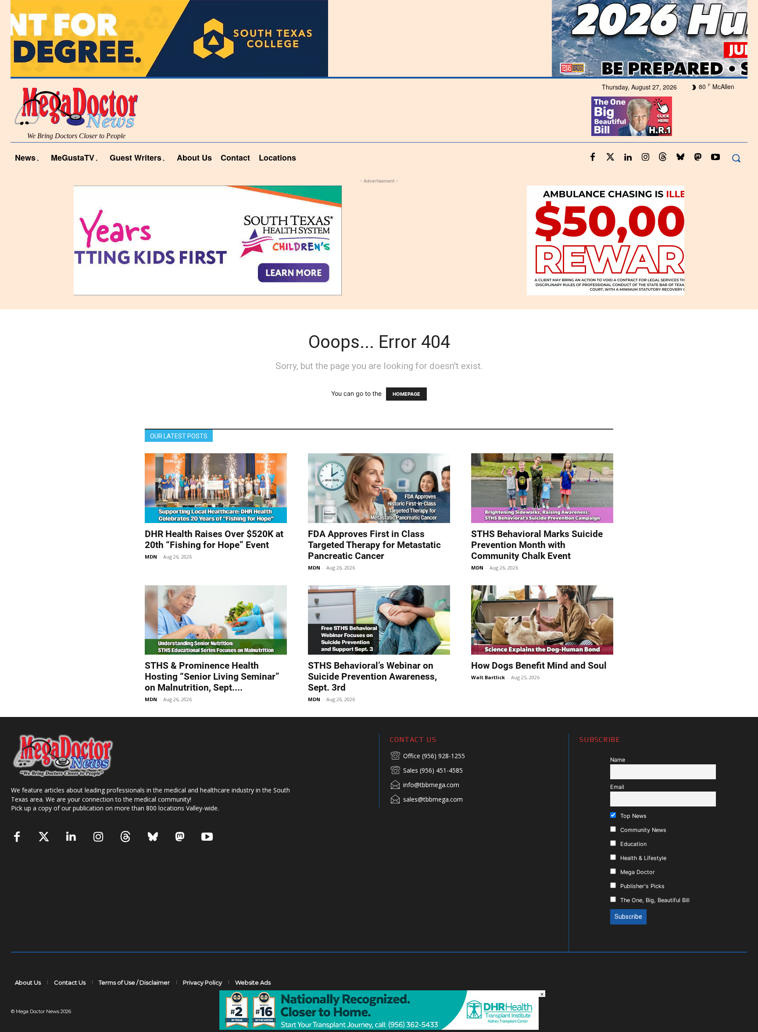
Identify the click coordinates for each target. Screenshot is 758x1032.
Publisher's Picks (642, 886)
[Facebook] (592, 157)
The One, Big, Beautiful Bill (654, 900)
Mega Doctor (637, 872)
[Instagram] (645, 157)
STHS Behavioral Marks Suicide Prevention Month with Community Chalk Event (537, 545)
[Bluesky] (680, 157)
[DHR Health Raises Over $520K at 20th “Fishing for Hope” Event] (216, 488)
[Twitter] (610, 157)
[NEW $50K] (379, 240)
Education (633, 844)
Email (617, 787)
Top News (633, 816)
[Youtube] (715, 157)
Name (617, 759)
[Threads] (663, 157)
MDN (151, 556)
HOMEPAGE (406, 394)
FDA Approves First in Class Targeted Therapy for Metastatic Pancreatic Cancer (374, 545)
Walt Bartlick (488, 677)
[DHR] (379, 1027)
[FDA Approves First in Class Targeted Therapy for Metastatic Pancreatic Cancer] (379, 488)
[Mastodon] (698, 157)
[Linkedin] (627, 157)
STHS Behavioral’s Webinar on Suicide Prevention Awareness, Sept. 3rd (372, 676)
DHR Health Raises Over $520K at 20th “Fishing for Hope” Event (214, 539)
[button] (735, 157)
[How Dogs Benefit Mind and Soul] (542, 620)
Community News (642, 830)
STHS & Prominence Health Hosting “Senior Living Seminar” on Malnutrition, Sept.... (212, 676)
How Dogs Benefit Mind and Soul (539, 665)
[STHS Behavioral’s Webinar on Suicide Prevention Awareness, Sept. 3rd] (379, 620)
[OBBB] (631, 116)
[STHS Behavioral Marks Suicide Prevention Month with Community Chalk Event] (542, 488)
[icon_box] (427, 756)
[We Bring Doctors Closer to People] (76, 755)
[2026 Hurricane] (379, 38)
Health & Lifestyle (642, 858)
